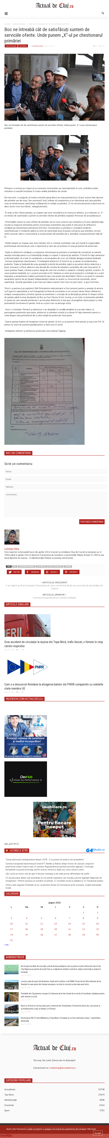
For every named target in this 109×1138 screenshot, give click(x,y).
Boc (14, 566)
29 (83, 934)
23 (97, 929)
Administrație (19, 23)
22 (83, 929)
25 (26, 934)
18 (26, 929)
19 (41, 929)
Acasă (7, 23)
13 (55, 923)
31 (11, 940)
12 (41, 923)
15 (83, 923)
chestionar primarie (26, 566)
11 (26, 923)
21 (69, 929)
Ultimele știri (19, 850)
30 (97, 934)
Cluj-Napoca (41, 566)
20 (55, 929)
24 (11, 934)
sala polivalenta (55, 566)
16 (97, 923)
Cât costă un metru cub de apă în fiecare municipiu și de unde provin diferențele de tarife (47, 873)
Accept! (98, 1133)
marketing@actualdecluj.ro (63, 1067)
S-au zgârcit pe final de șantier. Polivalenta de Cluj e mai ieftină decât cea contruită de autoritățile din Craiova (54, 587)
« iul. (6, 944)
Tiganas (68, 566)
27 (55, 934)
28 (69, 934)
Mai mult (91, 1128)
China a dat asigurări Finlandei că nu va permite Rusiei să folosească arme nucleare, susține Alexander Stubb (53, 886)
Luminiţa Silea (37, 46)
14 (69, 923)
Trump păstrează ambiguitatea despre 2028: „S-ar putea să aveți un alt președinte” (45, 859)
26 (41, 934)
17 (11, 929)
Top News (23, 46)
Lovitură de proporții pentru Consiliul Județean (54, 597)
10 (11, 923)
